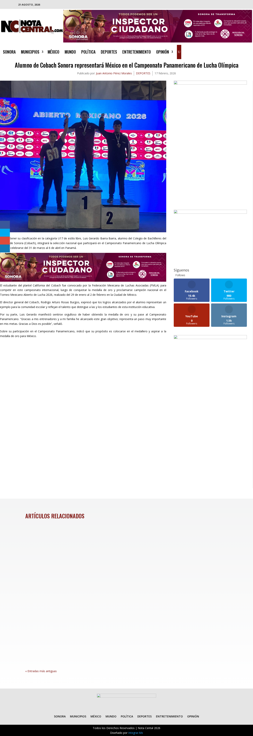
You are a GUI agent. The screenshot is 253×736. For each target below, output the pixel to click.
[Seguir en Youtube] (249, 51)
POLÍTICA (88, 52)
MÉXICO (53, 52)
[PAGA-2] (210, 212)
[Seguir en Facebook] (225, 51)
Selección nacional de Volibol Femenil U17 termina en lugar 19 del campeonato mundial (101, 537)
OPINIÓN (162, 52)
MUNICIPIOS (30, 52)
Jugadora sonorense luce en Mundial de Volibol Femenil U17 (77, 633)
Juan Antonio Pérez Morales (114, 73)
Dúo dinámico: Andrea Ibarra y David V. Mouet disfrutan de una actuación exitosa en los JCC (105, 585)
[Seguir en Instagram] (241, 51)
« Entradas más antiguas (41, 671)
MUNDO (70, 52)
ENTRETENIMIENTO (136, 52)
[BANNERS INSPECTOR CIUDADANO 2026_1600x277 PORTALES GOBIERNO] (157, 41)
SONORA (9, 52)
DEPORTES (109, 52)
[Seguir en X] (233, 51)
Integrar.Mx (135, 733)
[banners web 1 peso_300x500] (210, 83)
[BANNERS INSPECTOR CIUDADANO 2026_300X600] (210, 338)
